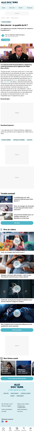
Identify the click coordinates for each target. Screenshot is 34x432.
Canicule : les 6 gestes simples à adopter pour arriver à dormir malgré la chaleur (16, 300)
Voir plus (17, 223)
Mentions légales (6, 406)
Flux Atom (20, 411)
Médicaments (20, 396)
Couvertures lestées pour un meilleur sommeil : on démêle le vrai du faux (23, 216)
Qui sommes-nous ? (7, 404)
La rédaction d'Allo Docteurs (16, 35)
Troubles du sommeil (19, 139)
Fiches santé (17, 430)
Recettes (6, 393)
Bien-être (12, 7)
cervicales (6, 82)
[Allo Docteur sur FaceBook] (2, 421)
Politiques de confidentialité (21, 406)
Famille (20, 7)
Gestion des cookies (23, 404)
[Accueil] (17, 387)
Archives (29, 139)
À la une (3, 430)
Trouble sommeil (14, 18)
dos (31, 78)
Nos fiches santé (11, 358)
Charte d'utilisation (7, 409)
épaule (15, 80)
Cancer (12, 396)
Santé (3, 7)
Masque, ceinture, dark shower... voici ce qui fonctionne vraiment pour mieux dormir (16, 276)
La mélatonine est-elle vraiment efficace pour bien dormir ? (23, 199)
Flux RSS (4, 411)
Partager (6, 40)
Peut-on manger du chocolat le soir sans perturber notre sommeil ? (24, 207)
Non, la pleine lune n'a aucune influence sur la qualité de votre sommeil (16, 325)
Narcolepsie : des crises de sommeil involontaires (8, 370)
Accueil (3, 18)
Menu (30, 430)
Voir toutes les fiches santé (17, 378)
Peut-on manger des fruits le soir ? (13, 252)
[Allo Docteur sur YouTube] (6, 421)
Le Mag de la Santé (25, 393)
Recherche (23, 430)
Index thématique (22, 409)
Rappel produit (14, 393)
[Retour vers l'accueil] (17, 2)
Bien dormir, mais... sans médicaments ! (22, 371)
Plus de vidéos (9, 230)
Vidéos (10, 430)
